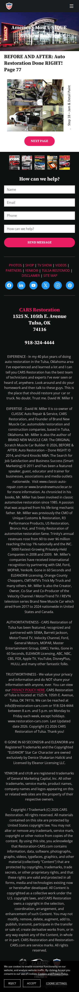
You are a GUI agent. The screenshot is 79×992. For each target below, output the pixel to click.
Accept (31, 983)
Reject (12, 983)
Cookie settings (56, 983)
